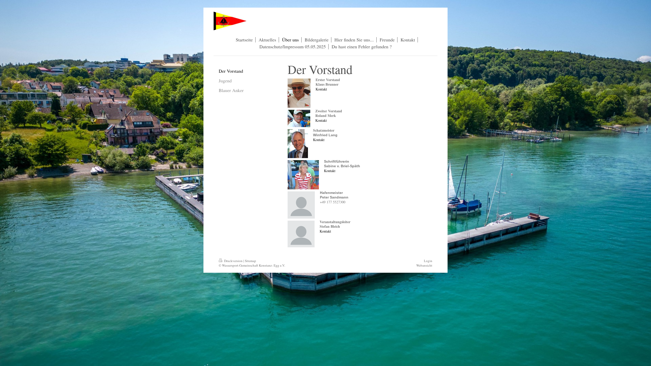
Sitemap (250, 260)
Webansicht (424, 265)
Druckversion (233, 260)
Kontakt (321, 89)
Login (428, 260)
